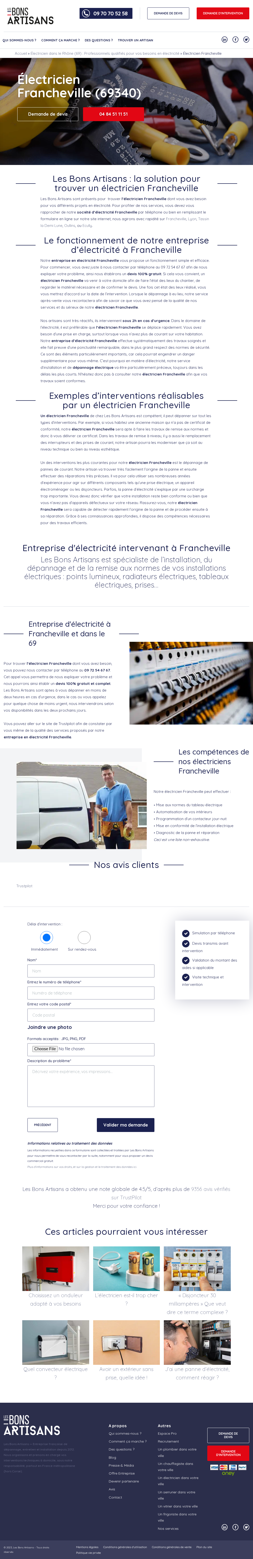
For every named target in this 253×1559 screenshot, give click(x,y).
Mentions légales (87, 1547)
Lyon (192, 218)
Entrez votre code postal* (49, 1004)
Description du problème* (49, 1060)
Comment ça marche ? (60, 40)
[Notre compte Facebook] (235, 39)
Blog (112, 1457)
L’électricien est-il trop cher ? (126, 1299)
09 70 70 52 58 (110, 13)
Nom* (32, 960)
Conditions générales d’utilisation (125, 1547)
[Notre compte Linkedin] (225, 39)
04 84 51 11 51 (113, 114)
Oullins (69, 225)
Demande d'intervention (223, 13)
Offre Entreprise (122, 1473)
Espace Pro (167, 1433)
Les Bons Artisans (23, 1547)
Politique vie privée (88, 1553)
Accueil (21, 53)
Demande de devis (48, 114)
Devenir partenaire (124, 1481)
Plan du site (204, 1547)
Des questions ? (99, 40)
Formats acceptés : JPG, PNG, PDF (56, 1038)
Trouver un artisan (135, 40)
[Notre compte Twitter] (246, 39)
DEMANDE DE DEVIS (168, 13)
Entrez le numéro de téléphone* (54, 982)
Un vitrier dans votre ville (178, 1506)
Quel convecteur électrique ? (55, 1373)
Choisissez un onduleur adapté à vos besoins (56, 1299)
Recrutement (168, 1441)
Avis (112, 1489)
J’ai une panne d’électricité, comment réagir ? (197, 1373)
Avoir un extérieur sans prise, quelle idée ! (126, 1373)
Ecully (87, 225)
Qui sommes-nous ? (19, 40)
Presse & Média (121, 1465)
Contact (115, 1497)
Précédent (42, 1125)
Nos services (168, 1528)
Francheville (176, 218)
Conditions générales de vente (171, 1547)
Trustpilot (24, 886)
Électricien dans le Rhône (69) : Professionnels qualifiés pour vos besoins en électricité (105, 53)
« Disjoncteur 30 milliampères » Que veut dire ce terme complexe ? (197, 1303)
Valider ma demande (125, 1125)
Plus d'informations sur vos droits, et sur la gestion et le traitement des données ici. (82, 1167)
